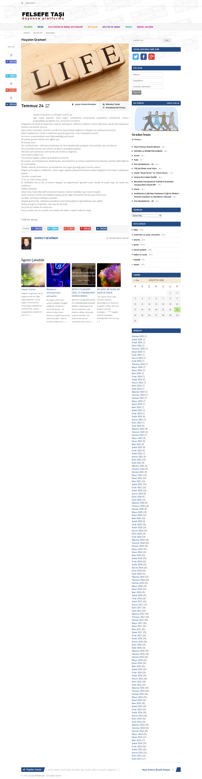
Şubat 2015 (137, 706)
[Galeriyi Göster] (156, 109)
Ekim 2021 (137, 460)
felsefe (28, 26)
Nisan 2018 (137, 589)
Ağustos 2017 (138, 614)
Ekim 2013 (137, 755)
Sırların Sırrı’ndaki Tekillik (145, 177)
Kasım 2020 (137, 494)
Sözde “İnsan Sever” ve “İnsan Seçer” (151, 173)
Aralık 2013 (137, 749)
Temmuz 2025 (138, 349)
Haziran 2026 (138, 336)
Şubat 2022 (137, 447)
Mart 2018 (136, 592)
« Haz (136, 280)
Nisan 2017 (137, 626)
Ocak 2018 (137, 598)
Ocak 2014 (137, 746)
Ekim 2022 (137, 423)
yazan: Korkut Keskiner (84, 104)
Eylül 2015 (136, 685)
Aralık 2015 (137, 675)
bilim (40, 26)
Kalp (136, 160)
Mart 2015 (136, 703)
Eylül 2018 (136, 574)
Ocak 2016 (137, 672)
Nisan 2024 (137, 370)
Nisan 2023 (137, 404)
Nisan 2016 (137, 663)
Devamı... (137, 140)
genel (136, 245)
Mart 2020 (136, 518)
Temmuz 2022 (138, 432)
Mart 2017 (136, 629)
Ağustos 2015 (138, 688)
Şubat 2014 (137, 743)
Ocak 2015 (137, 709)
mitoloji (92, 26)
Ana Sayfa (30, 3)
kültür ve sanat (111, 26)
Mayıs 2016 (137, 660)
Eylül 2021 (136, 463)
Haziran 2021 (138, 472)
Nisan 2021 (137, 478)
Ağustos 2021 (138, 466)
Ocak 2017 (137, 635)
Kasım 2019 (137, 531)
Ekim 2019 (137, 534)
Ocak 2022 (137, 450)
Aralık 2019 (137, 527)
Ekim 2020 (137, 497)
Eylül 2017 (136, 611)
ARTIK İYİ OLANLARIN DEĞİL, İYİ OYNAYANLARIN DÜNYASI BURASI (83, 293)
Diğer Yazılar (173, 103)
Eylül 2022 (136, 426)
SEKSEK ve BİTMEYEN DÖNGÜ (148, 151)
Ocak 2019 (137, 561)
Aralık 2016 (137, 638)
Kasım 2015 (137, 678)
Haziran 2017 (138, 620)
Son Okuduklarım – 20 (144, 201)
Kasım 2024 (137, 358)
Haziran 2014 (138, 731)
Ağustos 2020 (138, 503)
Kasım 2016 (137, 641)
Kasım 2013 (137, 752)
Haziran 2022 (138, 435)
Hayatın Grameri (28, 289)
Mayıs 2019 (137, 549)
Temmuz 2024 (138, 364)
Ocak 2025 (137, 355)
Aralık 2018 (137, 564)
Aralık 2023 (137, 379)
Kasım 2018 (137, 568)
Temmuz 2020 (138, 506)
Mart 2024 (136, 373)
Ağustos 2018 (138, 577)
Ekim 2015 (137, 681)
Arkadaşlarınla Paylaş (114, 108)
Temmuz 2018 (138, 580)
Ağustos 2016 (138, 651)
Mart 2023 (136, 407)
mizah (128, 26)
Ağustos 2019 (138, 540)
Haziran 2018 (138, 583)
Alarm (137, 189)
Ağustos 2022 (138, 429)
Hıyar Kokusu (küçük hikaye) (147, 147)
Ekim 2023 (137, 386)
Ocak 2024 (137, 376)
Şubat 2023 (137, 410)
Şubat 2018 (137, 595)
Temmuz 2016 (138, 654)
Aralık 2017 (137, 601)
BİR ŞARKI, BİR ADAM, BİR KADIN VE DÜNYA (108, 291)
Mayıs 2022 (137, 438)
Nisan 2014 (137, 737)
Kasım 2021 (137, 457)
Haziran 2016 (138, 657)
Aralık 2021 (137, 453)
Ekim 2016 (137, 645)
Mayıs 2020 (137, 512)
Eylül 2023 (136, 389)
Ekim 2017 (137, 608)
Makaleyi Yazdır (111, 104)
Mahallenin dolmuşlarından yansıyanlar (53, 293)
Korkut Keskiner (46, 238)
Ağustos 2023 (138, 392)
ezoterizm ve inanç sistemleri (65, 26)
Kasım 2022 (137, 420)
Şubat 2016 (137, 669)
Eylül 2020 (136, 500)
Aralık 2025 (137, 342)
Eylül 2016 (136, 648)
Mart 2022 (136, 444)
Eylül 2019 (136, 537)
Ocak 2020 (137, 524)
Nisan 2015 (137, 700)
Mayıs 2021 (137, 475)
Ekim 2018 (137, 571)
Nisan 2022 (137, 441)
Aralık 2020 (137, 490)
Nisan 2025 (137, 352)
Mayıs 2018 (137, 586)
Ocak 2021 (137, 487)
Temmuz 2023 (138, 395)
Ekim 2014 (137, 718)
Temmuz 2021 (138, 469)
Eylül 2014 (136, 722)
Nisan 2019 (137, 552)
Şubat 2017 (137, 632)
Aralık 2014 (137, 712)
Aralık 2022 (137, 416)
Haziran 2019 (138, 546)
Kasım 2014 (137, 715)
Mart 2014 (136, 740)
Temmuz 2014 (138, 728)
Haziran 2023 (138, 398)
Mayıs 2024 (137, 367)
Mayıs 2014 (137, 734)
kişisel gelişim (145, 26)
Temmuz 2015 (138, 691)
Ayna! (136, 155)
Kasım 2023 (137, 383)
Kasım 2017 (137, 604)
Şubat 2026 (137, 339)
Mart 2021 (136, 481)
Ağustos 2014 (138, 725)
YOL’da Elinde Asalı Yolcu (145, 168)
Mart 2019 (136, 555)
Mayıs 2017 (137, 623)
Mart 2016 (136, 666)
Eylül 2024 (136, 361)
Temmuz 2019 (138, 543)
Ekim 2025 (137, 346)
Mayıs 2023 (137, 401)
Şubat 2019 (137, 558)
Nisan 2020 (137, 515)
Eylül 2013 (136, 759)
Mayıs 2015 (137, 697)
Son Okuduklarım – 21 (144, 164)
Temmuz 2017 (138, 617)
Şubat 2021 (137, 484)
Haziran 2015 (138, 694)
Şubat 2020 (137, 521)
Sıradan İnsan (141, 134)
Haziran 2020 (138, 509)
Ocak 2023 (137, 413)
